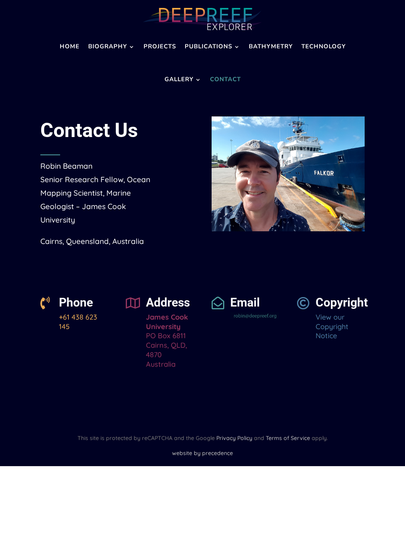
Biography (107, 46)
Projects (160, 46)
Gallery (179, 79)
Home (69, 46)
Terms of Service (288, 438)
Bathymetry (271, 46)
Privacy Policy (234, 438)
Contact (225, 79)
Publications (208, 46)
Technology (323, 46)
